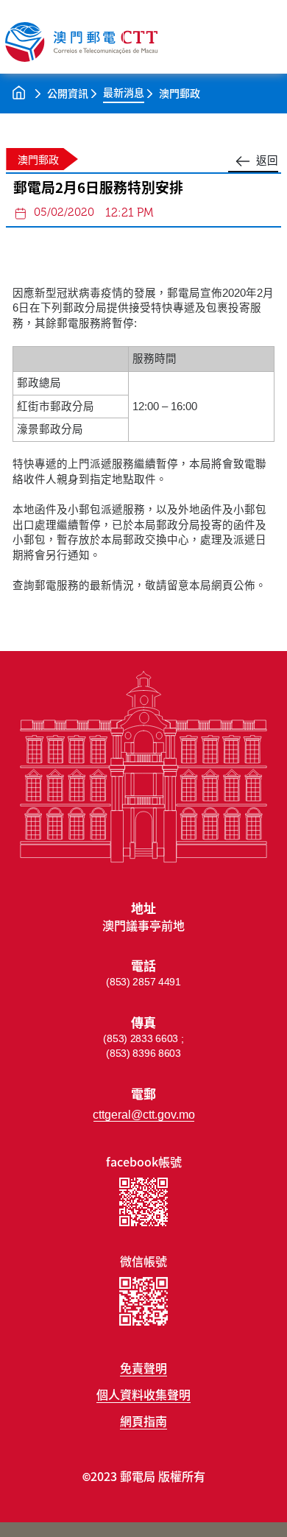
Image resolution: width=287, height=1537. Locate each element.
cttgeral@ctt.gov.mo (144, 1114)
